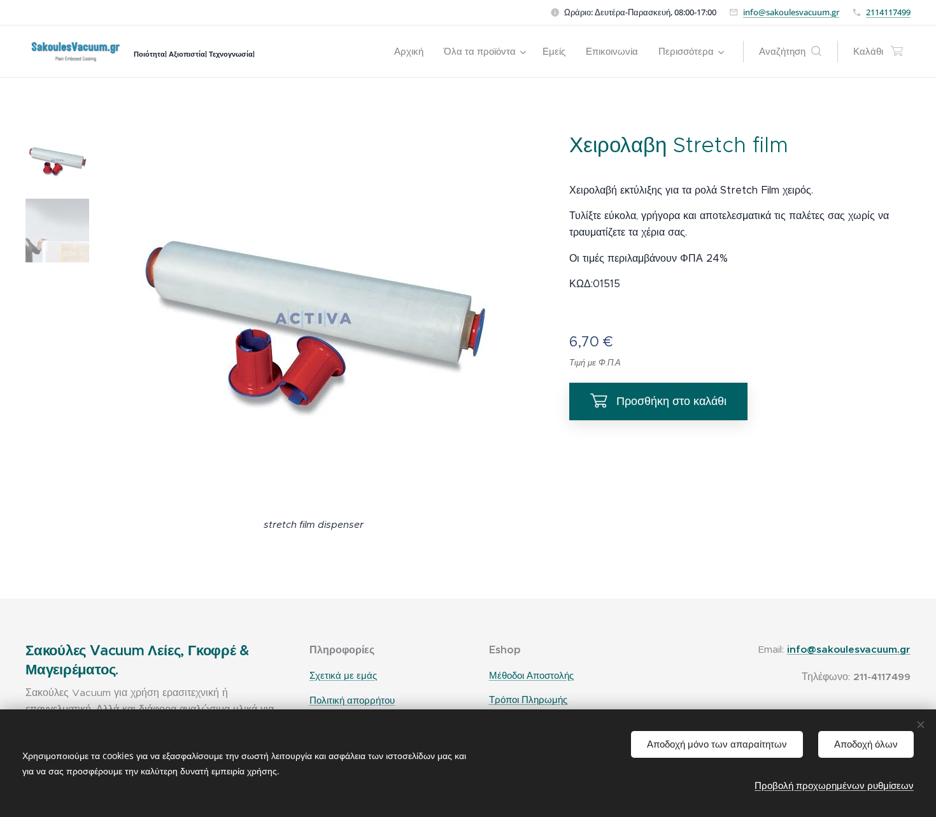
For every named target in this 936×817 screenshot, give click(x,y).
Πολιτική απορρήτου (352, 700)
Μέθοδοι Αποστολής (531, 675)
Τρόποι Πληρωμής (528, 700)
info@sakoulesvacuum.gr (791, 12)
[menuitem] (412, 51)
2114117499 (888, 12)
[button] (790, 51)
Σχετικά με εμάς (343, 675)
